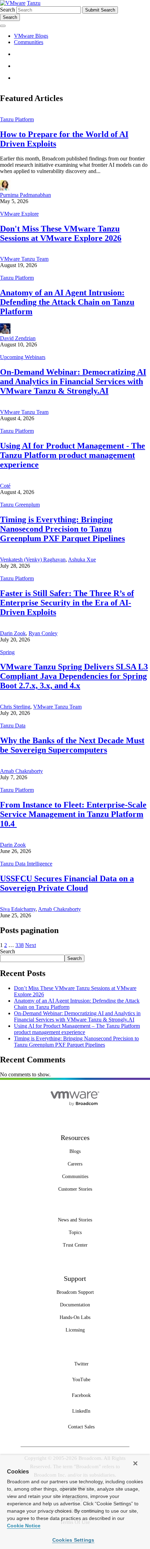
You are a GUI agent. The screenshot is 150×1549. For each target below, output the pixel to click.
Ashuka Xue (82, 559)
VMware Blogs (31, 36)
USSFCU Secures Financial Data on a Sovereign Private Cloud (67, 883)
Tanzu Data (12, 726)
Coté (5, 486)
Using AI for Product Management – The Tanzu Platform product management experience (77, 1029)
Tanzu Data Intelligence (26, 864)
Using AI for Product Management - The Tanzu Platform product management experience (72, 455)
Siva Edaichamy (18, 909)
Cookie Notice (23, 1525)
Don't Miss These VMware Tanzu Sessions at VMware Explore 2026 (60, 233)
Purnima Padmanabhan (25, 195)
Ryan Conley (43, 633)
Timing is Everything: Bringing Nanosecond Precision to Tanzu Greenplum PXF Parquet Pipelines (62, 529)
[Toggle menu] (3, 26)
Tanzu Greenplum (20, 505)
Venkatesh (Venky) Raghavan (33, 559)
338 (19, 945)
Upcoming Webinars (22, 357)
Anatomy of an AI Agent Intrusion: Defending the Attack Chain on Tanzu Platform (67, 302)
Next (30, 945)
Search (7, 10)
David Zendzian (18, 338)
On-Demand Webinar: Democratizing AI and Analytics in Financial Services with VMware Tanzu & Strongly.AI (73, 381)
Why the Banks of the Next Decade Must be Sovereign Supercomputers (72, 745)
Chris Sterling (15, 707)
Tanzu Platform (17, 119)
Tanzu (33, 3)
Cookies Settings (73, 1540)
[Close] (135, 1463)
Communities (28, 42)
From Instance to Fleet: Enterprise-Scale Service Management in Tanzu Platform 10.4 (73, 814)
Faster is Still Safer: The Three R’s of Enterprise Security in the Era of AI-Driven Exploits (67, 603)
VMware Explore (19, 214)
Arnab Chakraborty (21, 771)
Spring (7, 652)
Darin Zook (13, 633)
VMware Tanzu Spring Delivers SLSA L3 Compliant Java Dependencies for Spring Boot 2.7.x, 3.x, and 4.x (74, 676)
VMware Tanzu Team (24, 259)
